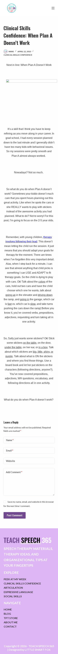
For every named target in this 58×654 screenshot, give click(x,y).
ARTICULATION (13, 587)
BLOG (7, 613)
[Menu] (53, 8)
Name (10, 440)
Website (10, 460)
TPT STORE (11, 618)
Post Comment (14, 515)
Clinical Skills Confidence (18, 55)
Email (9, 450)
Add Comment (14, 472)
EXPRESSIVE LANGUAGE (18, 592)
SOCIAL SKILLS (13, 596)
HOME (8, 609)
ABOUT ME (11, 622)
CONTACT (10, 626)
